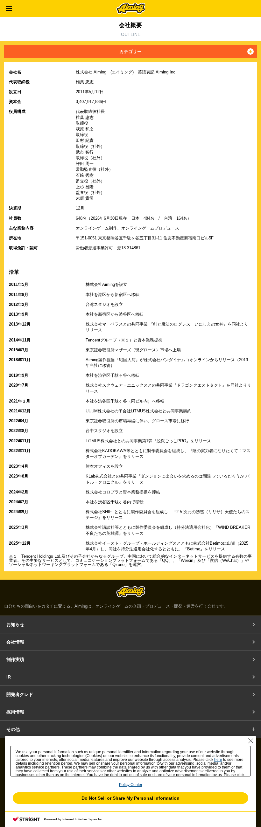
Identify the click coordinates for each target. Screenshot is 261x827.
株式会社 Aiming (130, 8)
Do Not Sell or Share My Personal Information (130, 798)
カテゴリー (130, 51)
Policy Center (130, 784)
